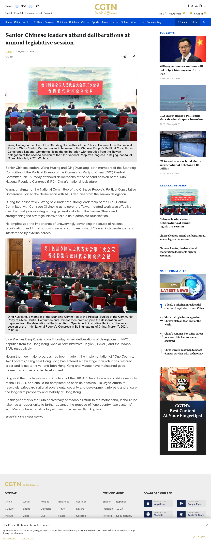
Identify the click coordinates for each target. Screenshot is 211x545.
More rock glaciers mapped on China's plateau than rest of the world (183, 321)
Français (29, 13)
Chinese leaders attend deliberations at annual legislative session (175, 223)
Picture (124, 22)
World (26, 22)
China (17, 22)
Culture (85, 22)
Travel (105, 22)
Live (142, 22)
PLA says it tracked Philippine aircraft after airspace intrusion (181, 117)
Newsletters (175, 13)
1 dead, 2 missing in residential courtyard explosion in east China (184, 306)
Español (18, 13)
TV (196, 22)
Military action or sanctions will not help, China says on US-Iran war (181, 70)
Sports (95, 22)
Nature (114, 22)
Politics (38, 22)
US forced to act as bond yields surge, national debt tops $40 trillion (180, 165)
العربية (38, 13)
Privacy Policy (9, 538)
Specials (81, 515)
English (9, 13)
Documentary (154, 22)
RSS (161, 13)
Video (134, 22)
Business (50, 22)
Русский (48, 13)
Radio (185, 22)
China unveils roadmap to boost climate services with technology (184, 351)
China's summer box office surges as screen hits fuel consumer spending (184, 337)
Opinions (62, 22)
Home (8, 22)
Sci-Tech (74, 22)
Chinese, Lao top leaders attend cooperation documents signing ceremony (178, 252)
